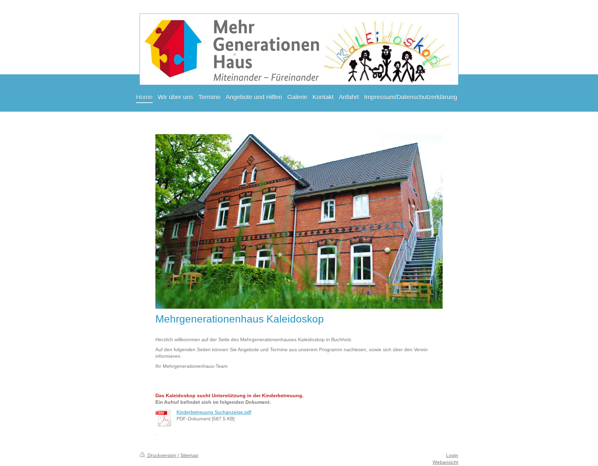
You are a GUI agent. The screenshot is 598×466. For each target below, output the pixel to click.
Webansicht (445, 462)
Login (452, 455)
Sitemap (189, 455)
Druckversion (162, 455)
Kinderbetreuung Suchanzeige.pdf (213, 412)
